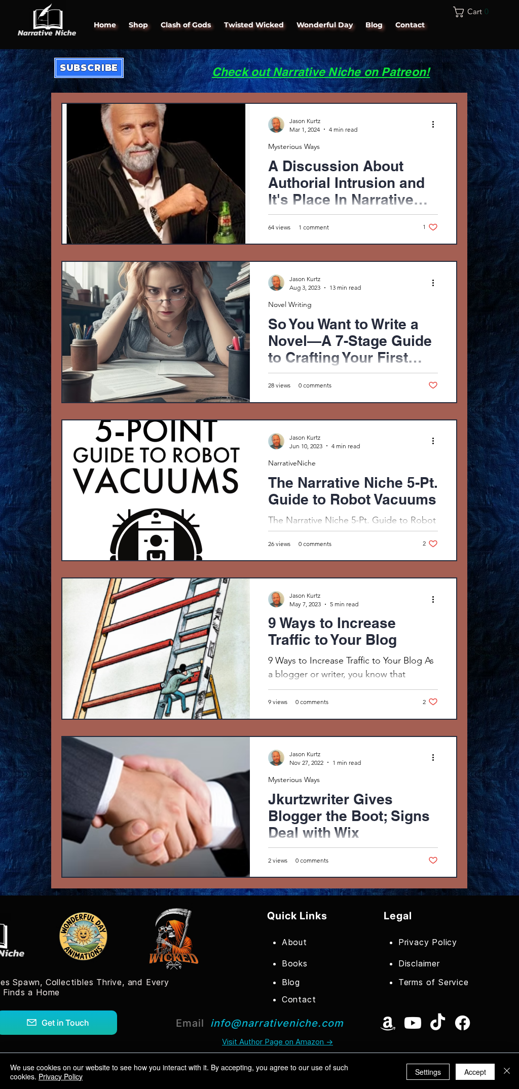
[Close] (507, 1072)
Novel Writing (290, 304)
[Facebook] (462, 1023)
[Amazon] (388, 1023)
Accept (475, 1072)
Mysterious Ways (294, 146)
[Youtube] (413, 1023)
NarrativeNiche (292, 463)
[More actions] (436, 125)
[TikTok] (438, 1023)
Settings (428, 1072)
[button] (474, 12)
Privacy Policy (61, 1076)
